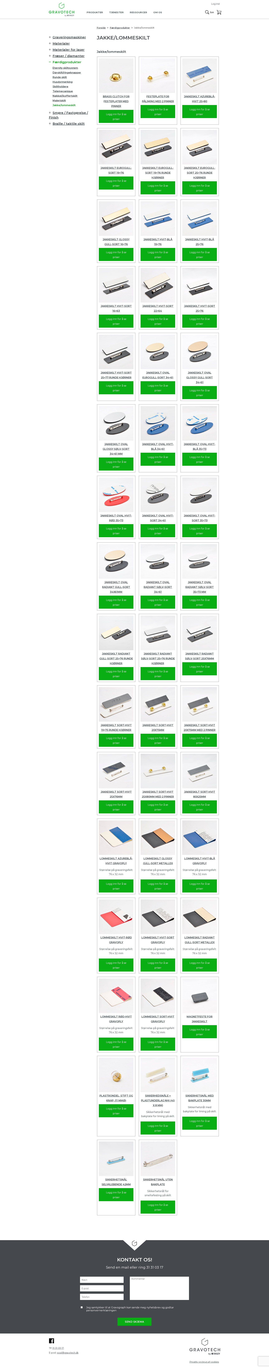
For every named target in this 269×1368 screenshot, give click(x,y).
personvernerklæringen (101, 1310)
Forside (101, 27)
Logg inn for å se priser (116, 117)
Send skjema (134, 1321)
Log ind (215, 3)
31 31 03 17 (154, 1267)
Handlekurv (219, 12)
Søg (209, 12)
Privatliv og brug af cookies (204, 1362)
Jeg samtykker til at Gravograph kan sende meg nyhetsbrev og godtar (130, 1309)
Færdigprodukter (120, 27)
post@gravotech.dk (67, 1352)
